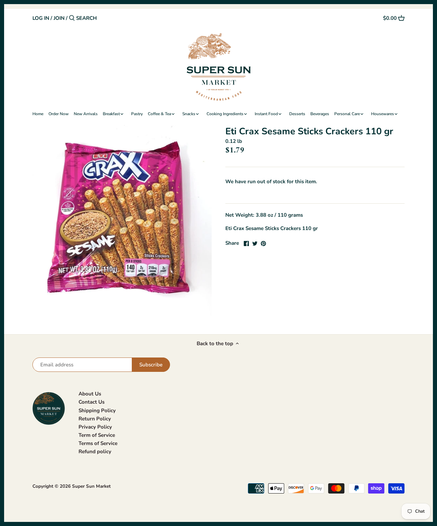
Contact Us (91, 402)
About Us (90, 393)
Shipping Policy (97, 410)
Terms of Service (98, 443)
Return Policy (95, 418)
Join (59, 18)
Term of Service (97, 435)
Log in (40, 18)
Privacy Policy (95, 426)
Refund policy (95, 451)
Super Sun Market (91, 486)
